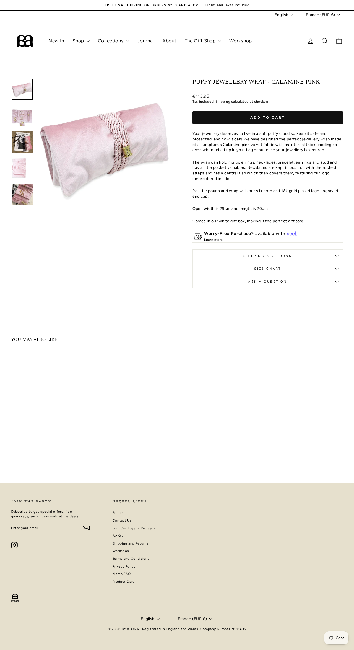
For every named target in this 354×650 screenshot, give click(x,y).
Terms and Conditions (131, 559)
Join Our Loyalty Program (134, 528)
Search (118, 513)
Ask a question (267, 281)
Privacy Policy (124, 566)
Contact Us (122, 520)
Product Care (124, 582)
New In (56, 40)
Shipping (222, 102)
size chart (267, 268)
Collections (111, 40)
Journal (145, 40)
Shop (78, 40)
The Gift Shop (201, 40)
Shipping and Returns (131, 543)
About (169, 40)
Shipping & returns (267, 256)
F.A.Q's (118, 536)
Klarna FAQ (122, 574)
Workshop (240, 40)
